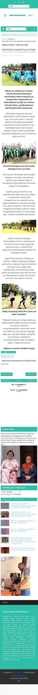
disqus (18, 380)
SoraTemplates (17, 672)
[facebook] (14, 2)
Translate (17, 494)
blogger (6, 380)
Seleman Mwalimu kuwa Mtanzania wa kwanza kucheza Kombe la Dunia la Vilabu (23, 514)
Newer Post (6, 374)
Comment (19, 499)
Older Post (31, 374)
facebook (31, 380)
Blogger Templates (19, 676)
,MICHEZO (19, 55)
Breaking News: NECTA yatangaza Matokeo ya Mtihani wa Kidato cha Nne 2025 (23, 505)
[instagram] (18, 2)
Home (4, 39)
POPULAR (6, 499)
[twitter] (22, 2)
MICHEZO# (11, 352)
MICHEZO (11, 39)
